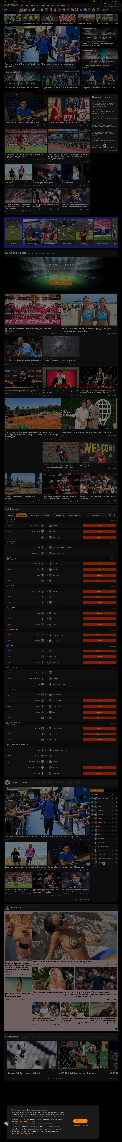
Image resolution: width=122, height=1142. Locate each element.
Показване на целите (80, 1125)
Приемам (80, 1121)
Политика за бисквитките (27, 1121)
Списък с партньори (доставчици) (22, 1133)
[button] (7, 1123)
